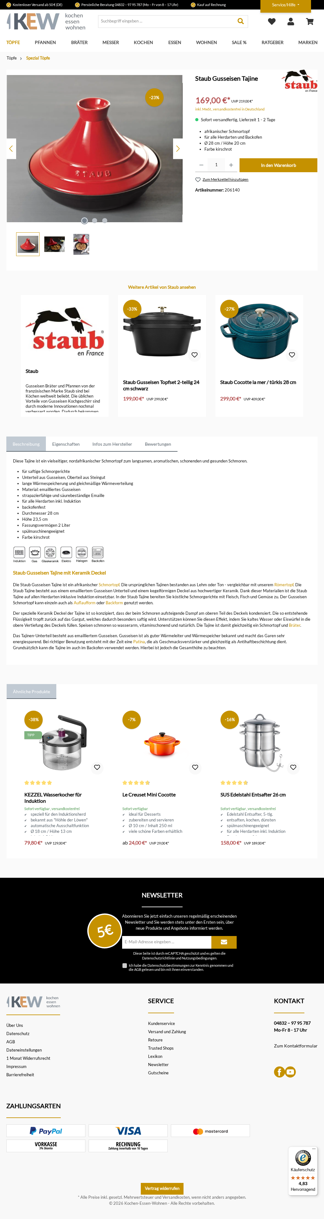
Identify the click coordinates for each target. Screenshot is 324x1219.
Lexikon (155, 1056)
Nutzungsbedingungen (199, 958)
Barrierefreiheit (20, 1074)
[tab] (26, 444)
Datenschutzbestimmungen (168, 965)
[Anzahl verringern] (201, 165)
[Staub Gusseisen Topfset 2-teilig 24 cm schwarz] (162, 331)
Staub (32, 371)
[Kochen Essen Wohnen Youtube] (290, 1071)
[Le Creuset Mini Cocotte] (161, 744)
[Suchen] (241, 21)
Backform (114, 602)
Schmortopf (109, 584)
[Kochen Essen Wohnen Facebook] (279, 1071)
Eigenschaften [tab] (66, 444)
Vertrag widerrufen (162, 1188)
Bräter (294, 625)
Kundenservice (161, 1023)
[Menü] (314, 1150)
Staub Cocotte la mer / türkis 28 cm (258, 382)
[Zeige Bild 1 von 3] (84, 220)
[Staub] (299, 80)
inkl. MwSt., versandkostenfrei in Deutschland (230, 109)
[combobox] (166, 21)
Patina (139, 641)
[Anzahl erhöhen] (231, 165)
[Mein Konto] (291, 21)
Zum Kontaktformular (296, 1045)
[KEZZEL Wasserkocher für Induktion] (63, 744)
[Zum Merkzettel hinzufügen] (194, 355)
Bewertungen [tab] (158, 444)
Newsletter (158, 1064)
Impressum (16, 1066)
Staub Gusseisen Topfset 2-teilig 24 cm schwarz (161, 385)
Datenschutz (17, 1033)
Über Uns (14, 1025)
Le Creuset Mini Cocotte (149, 794)
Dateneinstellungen (24, 1050)
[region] (94, 163)
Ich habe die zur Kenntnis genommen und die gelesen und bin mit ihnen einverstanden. (181, 967)
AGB (137, 969)
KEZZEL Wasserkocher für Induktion (53, 797)
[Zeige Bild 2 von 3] (94, 220)
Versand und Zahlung (167, 1031)
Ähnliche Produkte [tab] (31, 691)
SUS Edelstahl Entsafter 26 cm (253, 794)
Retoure (155, 1040)
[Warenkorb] (310, 21)
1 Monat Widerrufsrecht (28, 1058)
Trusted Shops (161, 1048)
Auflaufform (85, 602)
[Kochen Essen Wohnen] (33, 1001)
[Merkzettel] (272, 21)
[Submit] (224, 942)
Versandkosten (176, 1197)
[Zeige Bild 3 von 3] (104, 220)
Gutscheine (158, 1073)
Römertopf (283, 584)
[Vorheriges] (11, 148)
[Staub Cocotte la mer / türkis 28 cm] (259, 331)
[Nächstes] (178, 148)
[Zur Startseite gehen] (45, 21)
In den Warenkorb (278, 165)
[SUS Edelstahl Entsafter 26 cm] (260, 744)
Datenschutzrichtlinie (158, 958)
